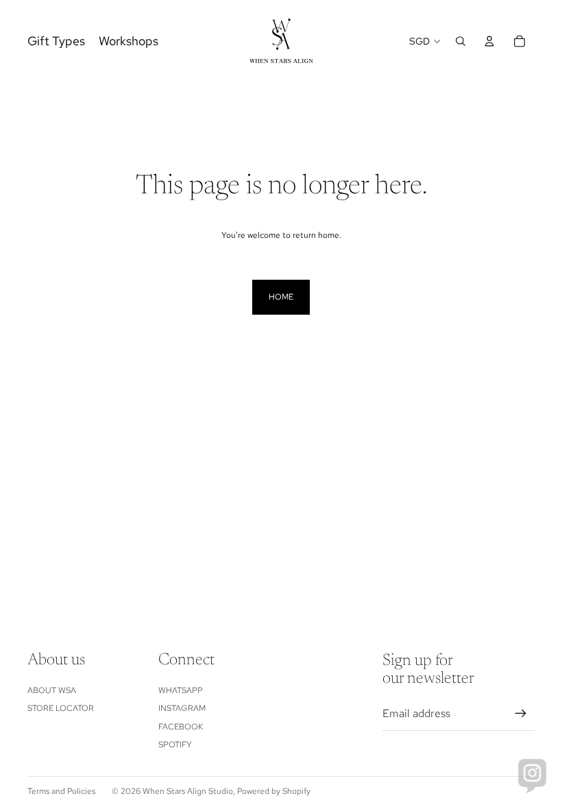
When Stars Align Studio (188, 791)
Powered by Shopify (273, 791)
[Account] (489, 41)
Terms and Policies (61, 791)
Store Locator (60, 708)
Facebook (180, 726)
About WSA (51, 690)
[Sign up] (521, 713)
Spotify (175, 744)
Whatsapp (180, 690)
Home (281, 296)
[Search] (460, 41)
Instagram (182, 708)
